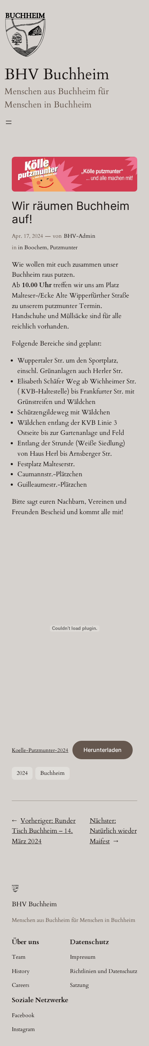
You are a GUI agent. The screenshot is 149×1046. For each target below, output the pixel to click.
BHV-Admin (79, 236)
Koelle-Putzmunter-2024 (40, 750)
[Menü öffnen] (9, 122)
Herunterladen (103, 749)
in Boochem (32, 247)
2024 (22, 773)
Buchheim (52, 773)
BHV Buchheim (57, 74)
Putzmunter (64, 247)
